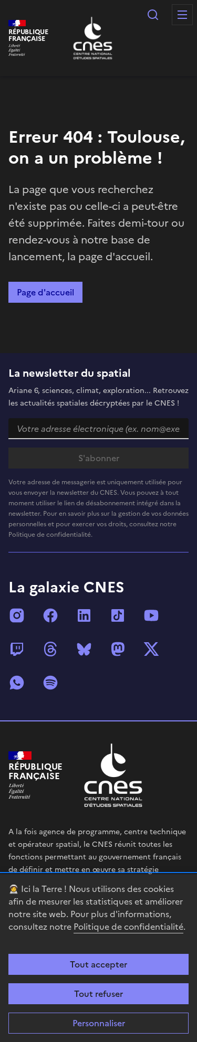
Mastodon (117, 649)
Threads (50, 649)
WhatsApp (16, 682)
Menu (182, 14)
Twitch (16, 649)
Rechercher (152, 14)
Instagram (16, 615)
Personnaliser (98, 1023)
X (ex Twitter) (151, 649)
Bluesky (84, 649)
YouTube (151, 615)
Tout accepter (98, 964)
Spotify (50, 682)
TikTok (117, 615)
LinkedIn (84, 615)
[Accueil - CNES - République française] (113, 775)
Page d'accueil (45, 292)
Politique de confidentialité (128, 926)
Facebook (50, 615)
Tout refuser (98, 993)
